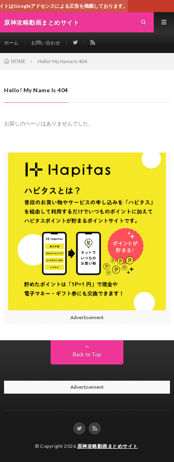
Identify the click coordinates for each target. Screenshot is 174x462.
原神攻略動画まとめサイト (107, 446)
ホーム (11, 43)
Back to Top (87, 354)
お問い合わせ (45, 43)
